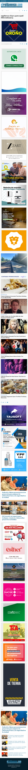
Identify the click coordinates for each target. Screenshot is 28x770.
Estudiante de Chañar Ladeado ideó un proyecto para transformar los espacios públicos (16, 742)
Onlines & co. (14, 767)
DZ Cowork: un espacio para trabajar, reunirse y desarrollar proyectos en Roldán (16, 737)
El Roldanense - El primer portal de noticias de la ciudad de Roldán (11, 5)
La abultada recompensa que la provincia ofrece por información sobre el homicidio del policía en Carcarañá (17, 754)
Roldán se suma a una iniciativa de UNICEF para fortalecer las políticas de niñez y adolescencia (17, 748)
